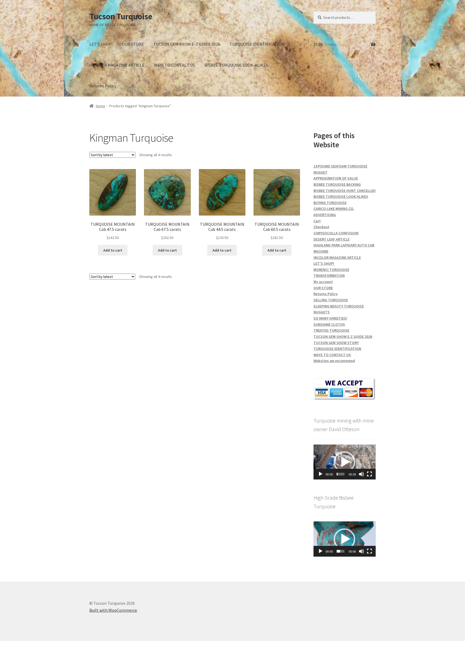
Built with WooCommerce (113, 610)
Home (100, 105)
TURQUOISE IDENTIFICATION (257, 44)
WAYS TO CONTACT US (174, 65)
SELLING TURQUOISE (330, 300)
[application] (344, 462)
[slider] (340, 474)
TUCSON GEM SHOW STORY (336, 342)
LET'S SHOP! (323, 263)
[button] (344, 462)
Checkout (321, 226)
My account (323, 281)
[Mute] (361, 474)
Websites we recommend (334, 360)
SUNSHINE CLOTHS (329, 324)
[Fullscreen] (369, 474)
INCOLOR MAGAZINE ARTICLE (117, 65)
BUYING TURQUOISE (330, 202)
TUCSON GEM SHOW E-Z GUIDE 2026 (186, 44)
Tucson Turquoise (120, 16)
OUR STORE (133, 44)
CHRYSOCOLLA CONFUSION (335, 233)
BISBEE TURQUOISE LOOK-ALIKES (236, 65)
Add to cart (112, 250)
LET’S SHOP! (100, 44)
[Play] (320, 474)
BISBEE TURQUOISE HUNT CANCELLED (344, 190)
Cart (317, 221)
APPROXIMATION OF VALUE (335, 178)
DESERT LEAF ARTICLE (331, 239)
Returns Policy (102, 85)
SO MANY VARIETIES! (330, 318)
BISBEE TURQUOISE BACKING (337, 184)
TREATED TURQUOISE (331, 330)
